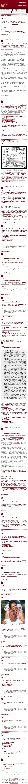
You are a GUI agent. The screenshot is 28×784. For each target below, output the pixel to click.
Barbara (12, 107)
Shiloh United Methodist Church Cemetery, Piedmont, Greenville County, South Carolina (14, 472)
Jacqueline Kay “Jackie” (11, 330)
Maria (6, 334)
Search (14, 9)
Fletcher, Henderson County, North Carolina (11, 216)
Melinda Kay (18, 108)
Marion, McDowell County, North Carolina (13, 481)
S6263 (5, 635)
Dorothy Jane (7, 212)
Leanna (22, 110)
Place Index (23, 9)
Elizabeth (10, 739)
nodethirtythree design (14, 783)
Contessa (7, 745)
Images (2, 11)
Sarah (3, 506)
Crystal (6, 746)
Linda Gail (17, 31)
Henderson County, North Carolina (10, 114)
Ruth (7, 214)
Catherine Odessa (15, 22)
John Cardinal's (9, 782)
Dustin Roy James (9, 122)
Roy (14, 193)
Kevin (6, 768)
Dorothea (16, 645)
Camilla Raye (18, 262)
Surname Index (9, 9)
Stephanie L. (7, 422)
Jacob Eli (7, 240)
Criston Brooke (8, 119)
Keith (6, 743)
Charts (18, 9)
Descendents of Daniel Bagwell (12, 258)
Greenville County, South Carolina (14, 404)
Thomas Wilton (15, 323)
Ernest (5, 646)
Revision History (15, 11)
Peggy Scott (13, 439)
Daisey (10, 629)
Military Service (8, 11)
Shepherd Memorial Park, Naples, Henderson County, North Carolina (13, 180)
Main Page (3, 9)
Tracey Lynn (7, 120)
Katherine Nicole (9, 126)
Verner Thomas (8, 335)
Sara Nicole (7, 239)
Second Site (14, 782)
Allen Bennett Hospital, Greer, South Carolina (13, 410)
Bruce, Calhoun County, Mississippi (13, 232)
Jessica (6, 685)
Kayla (6, 419)
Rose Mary (7, 237)
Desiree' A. (7, 684)
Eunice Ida (5, 325)
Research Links (22, 11)
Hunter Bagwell (16, 778)
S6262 (5, 245)
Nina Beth (5, 408)
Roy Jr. (11, 32)
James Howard (15, 230)
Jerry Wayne (18, 134)
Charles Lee (19, 442)
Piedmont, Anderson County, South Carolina (14, 487)
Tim (5, 332)
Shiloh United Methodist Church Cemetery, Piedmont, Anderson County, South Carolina (14, 413)
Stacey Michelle (8, 121)
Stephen (6, 421)
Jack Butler (13, 405)
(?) (15, 24)
